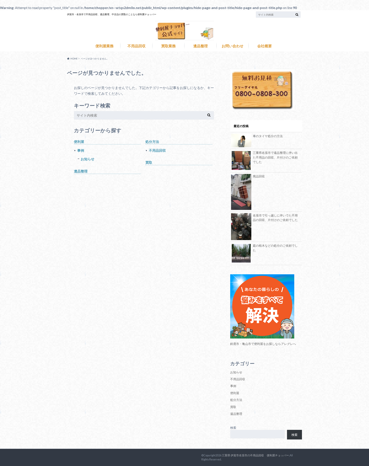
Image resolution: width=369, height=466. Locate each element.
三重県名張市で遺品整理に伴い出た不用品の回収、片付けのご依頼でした (275, 157)
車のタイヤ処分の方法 (268, 136)
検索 (233, 427)
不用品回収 (136, 46)
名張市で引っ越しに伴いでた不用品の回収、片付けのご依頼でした (275, 218)
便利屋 (79, 142)
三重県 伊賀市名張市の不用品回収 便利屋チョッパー (255, 455)
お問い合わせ (232, 46)
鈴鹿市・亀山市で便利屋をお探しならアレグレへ (263, 344)
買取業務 (168, 46)
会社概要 (264, 46)
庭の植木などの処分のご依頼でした (275, 248)
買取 (148, 162)
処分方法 (152, 142)
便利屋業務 (104, 46)
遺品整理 (200, 46)
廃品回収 (259, 176)
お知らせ (87, 159)
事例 (80, 150)
